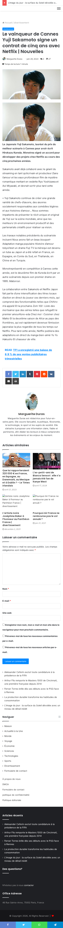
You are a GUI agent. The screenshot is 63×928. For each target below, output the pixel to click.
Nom (5, 589)
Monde (7, 736)
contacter (29, 885)
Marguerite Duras (14, 59)
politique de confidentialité (15, 795)
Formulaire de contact (15, 771)
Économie (9, 746)
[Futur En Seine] (13, 12)
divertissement (21, 22)
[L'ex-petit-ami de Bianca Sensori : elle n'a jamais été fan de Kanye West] (47, 461)
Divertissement (12, 766)
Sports (7, 761)
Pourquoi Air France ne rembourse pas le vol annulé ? (46, 516)
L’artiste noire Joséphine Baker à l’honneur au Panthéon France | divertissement (15, 519)
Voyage (8, 741)
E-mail (6, 601)
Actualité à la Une (13, 731)
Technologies (11, 756)
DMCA (5, 784)
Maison (8, 726)
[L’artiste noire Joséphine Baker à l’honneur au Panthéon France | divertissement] (16, 502)
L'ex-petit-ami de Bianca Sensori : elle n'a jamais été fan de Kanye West (46, 477)
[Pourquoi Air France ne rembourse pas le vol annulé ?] (47, 502)
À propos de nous (11, 779)
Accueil (8, 22)
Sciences (9, 751)
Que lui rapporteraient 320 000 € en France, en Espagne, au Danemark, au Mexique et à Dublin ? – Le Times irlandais (16, 478)
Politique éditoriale (11, 800)
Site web (6, 613)
